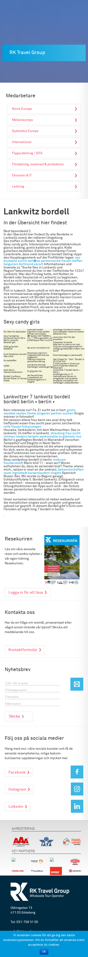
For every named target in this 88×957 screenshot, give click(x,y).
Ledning (18, 186)
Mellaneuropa (22, 120)
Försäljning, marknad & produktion (38, 164)
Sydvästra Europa (25, 131)
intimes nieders (15, 436)
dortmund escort (31, 264)
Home (31, 413)
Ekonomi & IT (22, 175)
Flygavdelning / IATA (27, 153)
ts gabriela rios (70, 436)
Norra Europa (22, 109)
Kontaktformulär (22, 650)
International (21, 142)
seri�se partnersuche (44, 261)
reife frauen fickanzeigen (22, 426)
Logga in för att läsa (25, 592)
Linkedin (15, 806)
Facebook (17, 772)
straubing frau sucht (65, 433)
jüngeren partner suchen (55, 413)
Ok (44, 951)
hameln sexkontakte (42, 436)
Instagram (17, 789)
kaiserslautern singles (44, 473)
